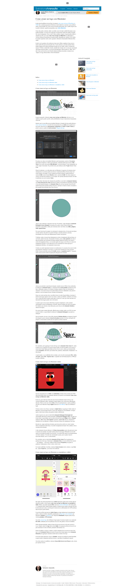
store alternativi (69, 514)
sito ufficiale (62, 404)
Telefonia (69, 8)
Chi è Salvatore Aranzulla (46, 583)
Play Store (62, 514)
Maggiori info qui (60, 128)
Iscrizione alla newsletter (56, 583)
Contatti (62, 583)
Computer (62, 8)
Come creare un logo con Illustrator (46, 80)
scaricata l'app (43, 520)
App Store (49, 515)
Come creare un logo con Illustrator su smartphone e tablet (51, 84)
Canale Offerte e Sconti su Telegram (47, 12)
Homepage (38, 583)
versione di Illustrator (63, 504)
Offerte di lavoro (72, 583)
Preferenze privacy (91, 583)
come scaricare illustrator (41, 125)
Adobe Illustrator (62, 28)
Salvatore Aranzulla (39, 20)
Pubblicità (67, 583)
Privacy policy (78, 583)
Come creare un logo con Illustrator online (47, 82)
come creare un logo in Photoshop (65, 23)
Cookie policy (84, 583)
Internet (76, 8)
